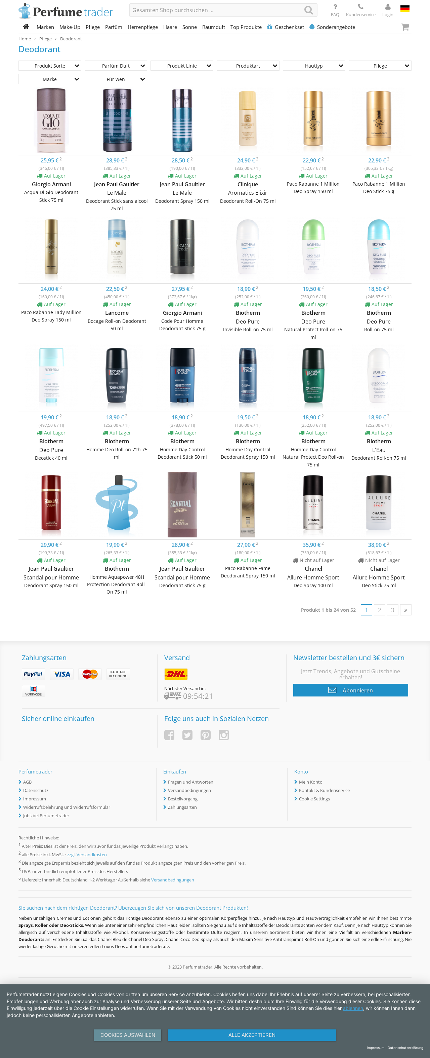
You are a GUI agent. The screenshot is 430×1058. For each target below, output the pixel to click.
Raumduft (213, 27)
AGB (27, 782)
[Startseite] (26, 27)
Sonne (189, 27)
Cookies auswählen (127, 1035)
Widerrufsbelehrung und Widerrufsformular (66, 807)
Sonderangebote (336, 27)
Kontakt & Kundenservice (324, 790)
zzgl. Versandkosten (87, 855)
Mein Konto (310, 782)
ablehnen (353, 1008)
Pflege (93, 27)
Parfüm (113, 27)
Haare (170, 27)
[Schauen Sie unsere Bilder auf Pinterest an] (206, 735)
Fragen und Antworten (190, 782)
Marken (45, 27)
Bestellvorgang (183, 799)
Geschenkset (289, 27)
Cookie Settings (314, 799)
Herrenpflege (143, 27)
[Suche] (308, 10)
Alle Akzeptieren (251, 1035)
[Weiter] (406, 609)
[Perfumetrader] (68, 11)
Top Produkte (246, 27)
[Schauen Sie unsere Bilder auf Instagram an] (224, 735)
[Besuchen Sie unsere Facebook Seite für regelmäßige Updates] (169, 735)
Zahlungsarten (182, 807)
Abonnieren (357, 690)
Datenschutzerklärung (405, 1048)
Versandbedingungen (189, 790)
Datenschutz (35, 790)
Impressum (34, 799)
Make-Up (69, 27)
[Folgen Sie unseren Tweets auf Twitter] (187, 735)
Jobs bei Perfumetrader (46, 816)
